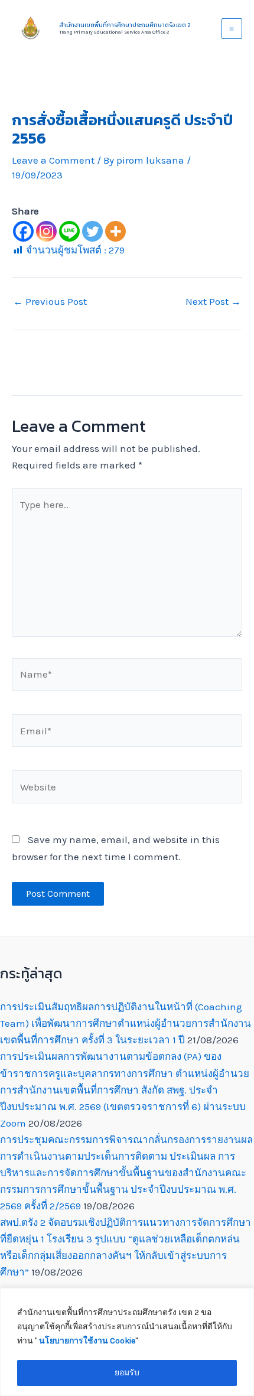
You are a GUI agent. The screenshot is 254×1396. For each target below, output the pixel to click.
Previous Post (50, 302)
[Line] (69, 231)
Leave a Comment (53, 160)
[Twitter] (92, 231)
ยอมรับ (127, 1373)
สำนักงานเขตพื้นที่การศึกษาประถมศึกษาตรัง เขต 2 (124, 25)
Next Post (213, 302)
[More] (115, 231)
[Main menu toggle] (232, 29)
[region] (127, 1342)
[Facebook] (23, 231)
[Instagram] (46, 231)
